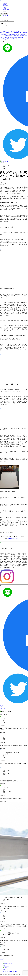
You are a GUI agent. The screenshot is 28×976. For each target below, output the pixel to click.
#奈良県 (6, 35)
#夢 (22, 37)
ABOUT (5, 4)
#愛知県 (18, 34)
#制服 (4, 34)
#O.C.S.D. (7, 37)
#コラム (25, 32)
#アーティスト (12, 31)
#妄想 (16, 37)
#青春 (19, 37)
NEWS (4, 7)
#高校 (1, 34)
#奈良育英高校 (12, 35)
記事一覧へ (3, 708)
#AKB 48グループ (16, 39)
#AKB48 (9, 34)
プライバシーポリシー (9, 969)
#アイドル (16, 32)
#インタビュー (4, 31)
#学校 (21, 35)
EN (6, 11)
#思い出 (12, 37)
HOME (5, 3)
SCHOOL (5, 5)
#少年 (6, 39)
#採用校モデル (10, 32)
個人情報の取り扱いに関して (11, 971)
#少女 (9, 39)
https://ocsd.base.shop (12, 538)
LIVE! (4, 8)
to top (1, 959)
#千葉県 (13, 34)
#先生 (21, 32)
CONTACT (6, 9)
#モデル (3, 32)
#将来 (2, 39)
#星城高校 (23, 34)
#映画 (17, 35)
